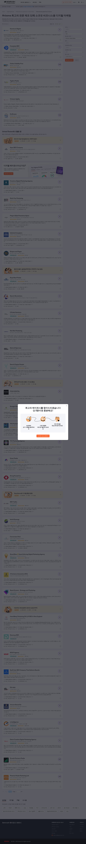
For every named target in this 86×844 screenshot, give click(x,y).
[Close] (66, 405)
